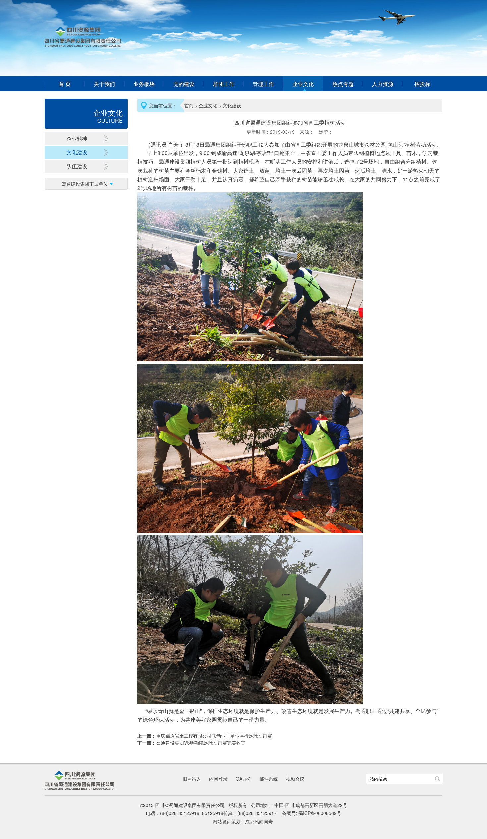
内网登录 (218, 778)
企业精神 (76, 138)
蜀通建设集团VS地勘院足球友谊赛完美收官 (200, 742)
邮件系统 (268, 778)
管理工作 (263, 84)
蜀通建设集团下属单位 (85, 183)
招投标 (422, 84)
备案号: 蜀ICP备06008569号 (311, 813)
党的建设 (183, 84)
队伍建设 (76, 166)
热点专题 (342, 84)
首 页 (65, 84)
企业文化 (303, 84)
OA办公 (243, 778)
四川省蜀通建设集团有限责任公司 (83, 37)
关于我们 (104, 84)
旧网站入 (192, 778)
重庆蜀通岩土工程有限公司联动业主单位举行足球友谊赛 (214, 735)
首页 (188, 105)
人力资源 (382, 84)
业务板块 (144, 84)
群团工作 (223, 84)
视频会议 (295, 778)
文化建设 (76, 152)
